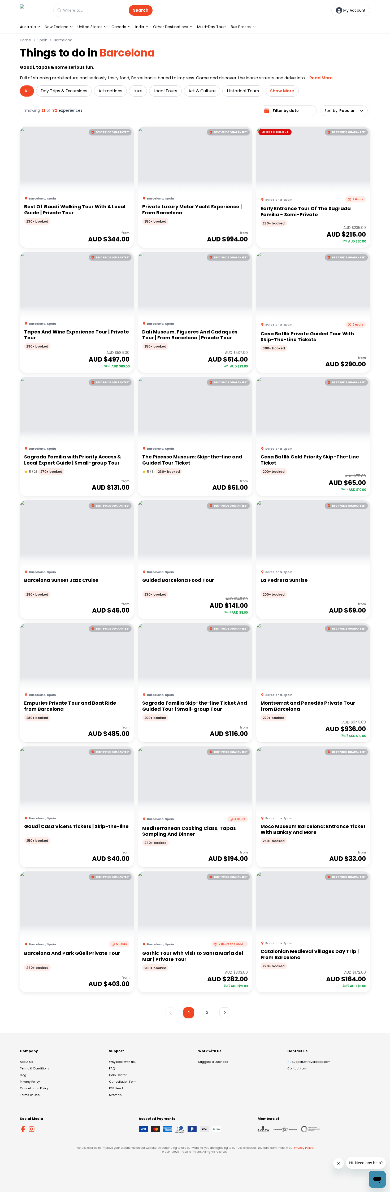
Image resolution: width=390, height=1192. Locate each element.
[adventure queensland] (285, 1129)
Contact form (297, 1068)
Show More (282, 91)
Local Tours (165, 91)
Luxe (137, 91)
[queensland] (310, 1129)
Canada (118, 26)
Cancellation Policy (34, 1088)
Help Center (118, 1075)
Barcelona (63, 40)
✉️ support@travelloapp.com (309, 1062)
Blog (23, 1075)
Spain (42, 40)
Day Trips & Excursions (64, 91)
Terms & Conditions (34, 1068)
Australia (28, 26)
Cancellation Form (123, 1082)
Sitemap (115, 1095)
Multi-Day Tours (212, 26)
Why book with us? (122, 1062)
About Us (26, 1062)
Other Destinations (170, 26)
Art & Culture (202, 91)
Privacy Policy (30, 1082)
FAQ (112, 1068)
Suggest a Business (213, 1062)
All (26, 91)
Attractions (110, 91)
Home (25, 40)
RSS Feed (116, 1088)
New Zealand (56, 26)
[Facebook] (23, 1129)
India (139, 26)
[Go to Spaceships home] (34, 10)
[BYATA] (263, 1129)
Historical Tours (243, 91)
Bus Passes (241, 26)
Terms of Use (30, 1095)
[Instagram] (31, 1129)
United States (89, 26)
